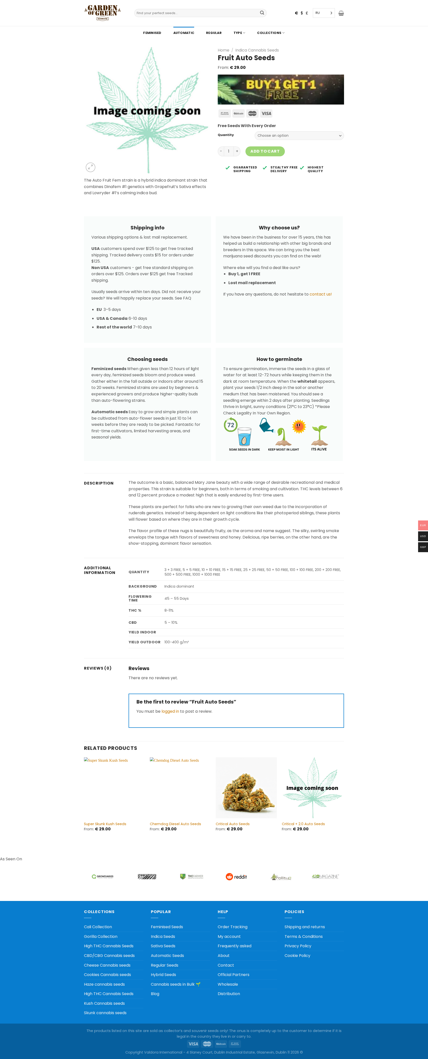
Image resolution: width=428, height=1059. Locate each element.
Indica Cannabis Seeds (257, 50)
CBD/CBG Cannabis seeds (109, 955)
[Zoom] (90, 167)
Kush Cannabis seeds (104, 1003)
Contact (226, 965)
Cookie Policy (297, 955)
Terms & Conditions (304, 936)
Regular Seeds (164, 965)
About (224, 955)
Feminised (152, 33)
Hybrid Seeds (163, 975)
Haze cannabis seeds (104, 984)
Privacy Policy (298, 946)
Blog (155, 994)
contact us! (321, 294)
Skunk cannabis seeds (105, 1013)
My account (229, 936)
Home (223, 50)
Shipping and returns (305, 927)
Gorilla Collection (100, 936)
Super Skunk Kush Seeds (105, 824)
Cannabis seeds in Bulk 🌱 (176, 984)
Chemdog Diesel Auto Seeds (175, 824)
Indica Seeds (163, 936)
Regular (214, 33)
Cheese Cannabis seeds (107, 965)
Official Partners (233, 975)
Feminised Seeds (167, 927)
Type (238, 33)
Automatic (183, 33)
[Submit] (262, 13)
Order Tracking (232, 927)
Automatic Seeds (167, 955)
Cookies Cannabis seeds (107, 975)
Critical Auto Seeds (233, 824)
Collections (269, 33)
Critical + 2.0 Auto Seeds (303, 824)
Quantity (226, 135)
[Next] (342, 799)
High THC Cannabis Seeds (109, 946)
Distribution (229, 994)
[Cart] (341, 13)
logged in (170, 711)
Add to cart (265, 151)
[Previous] (84, 799)
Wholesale (228, 984)
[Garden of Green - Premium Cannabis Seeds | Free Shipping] (102, 13)
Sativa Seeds (163, 946)
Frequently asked (234, 946)
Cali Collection (98, 927)
